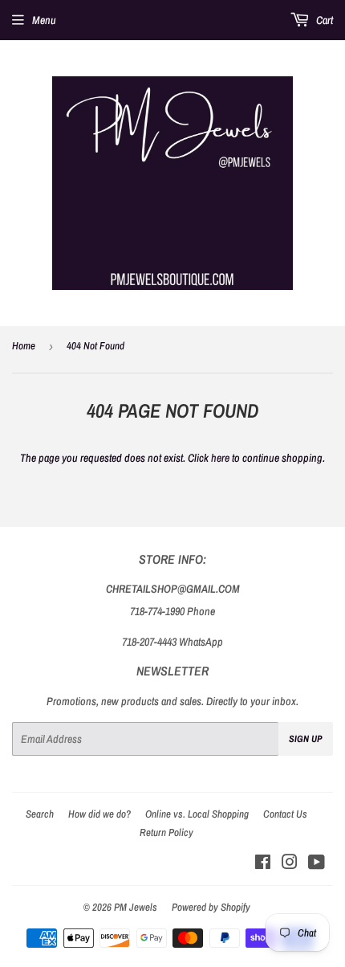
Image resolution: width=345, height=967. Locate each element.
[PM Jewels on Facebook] (262, 864)
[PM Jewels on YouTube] (316, 864)
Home (23, 346)
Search (40, 814)
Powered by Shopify (211, 907)
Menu (44, 20)
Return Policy (166, 832)
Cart (323, 20)
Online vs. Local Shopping (197, 814)
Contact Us (285, 814)
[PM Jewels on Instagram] (290, 864)
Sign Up (306, 738)
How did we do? (99, 814)
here (220, 458)
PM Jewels (135, 907)
